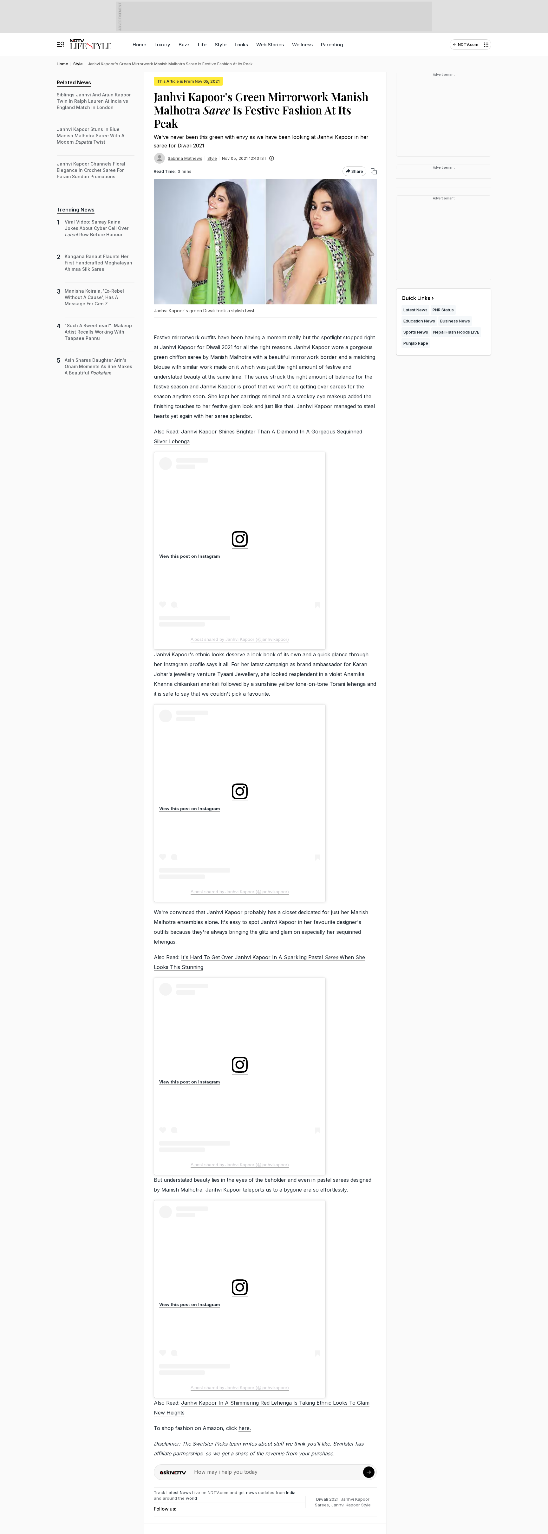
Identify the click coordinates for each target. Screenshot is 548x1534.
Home (139, 45)
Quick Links (415, 298)
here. (244, 1428)
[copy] (374, 171)
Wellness (302, 45)
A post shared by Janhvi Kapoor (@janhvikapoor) (240, 639)
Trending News (76, 209)
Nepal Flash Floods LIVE (456, 332)
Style (220, 45)
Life (202, 45)
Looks (241, 45)
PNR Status (443, 309)
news (251, 1492)
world (191, 1498)
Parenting (332, 45)
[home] (90, 41)
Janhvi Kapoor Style (351, 1504)
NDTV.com (468, 44)
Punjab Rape (415, 343)
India (291, 1492)
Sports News (415, 332)
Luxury (162, 45)
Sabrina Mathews (185, 158)
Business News (455, 320)
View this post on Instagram (189, 556)
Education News (419, 320)
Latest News (178, 1492)
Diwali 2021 (327, 1499)
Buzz (184, 45)
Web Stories (270, 45)
